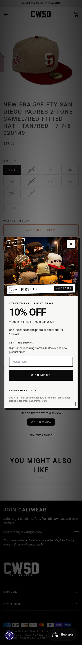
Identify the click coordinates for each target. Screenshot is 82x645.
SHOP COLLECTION (23, 390)
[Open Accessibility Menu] (9, 635)
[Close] (70, 244)
